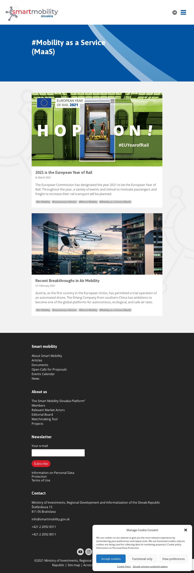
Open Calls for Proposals (49, 369)
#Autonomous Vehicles (64, 201)
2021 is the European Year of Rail (63, 172)
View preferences (173, 559)
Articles (37, 360)
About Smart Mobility (47, 356)
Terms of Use (41, 480)
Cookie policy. (174, 544)
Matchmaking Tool (45, 419)
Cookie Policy (124, 566)
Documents (40, 365)
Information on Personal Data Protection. (117, 547)
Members (38, 405)
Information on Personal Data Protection (53, 475)
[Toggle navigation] (183, 12)
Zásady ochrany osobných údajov (150, 566)
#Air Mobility (43, 201)
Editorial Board (42, 414)
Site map (74, 565)
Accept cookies (111, 559)
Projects (37, 424)
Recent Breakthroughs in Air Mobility (67, 280)
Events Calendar (43, 374)
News (35, 378)
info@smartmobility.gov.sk (51, 519)
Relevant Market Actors (48, 410)
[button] (186, 530)
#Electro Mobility (88, 201)
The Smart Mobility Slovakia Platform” (58, 401)
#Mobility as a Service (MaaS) (115, 201)
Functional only (142, 559)
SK (175, 12)
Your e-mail (40, 446)
